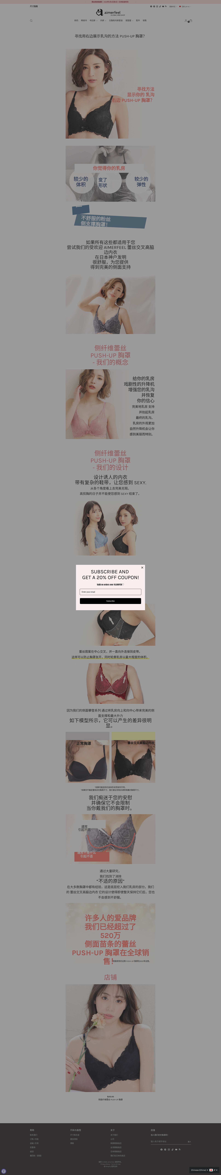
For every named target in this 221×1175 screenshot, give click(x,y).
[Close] (142, 567)
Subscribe (110, 601)
